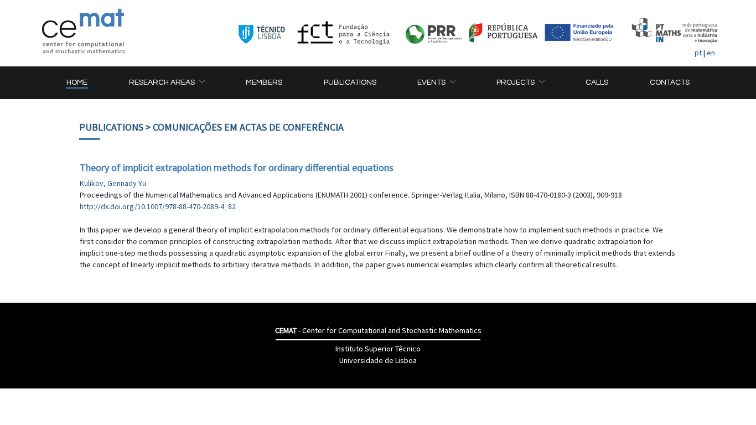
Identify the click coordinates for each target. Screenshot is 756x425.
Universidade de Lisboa (378, 360)
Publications (111, 127)
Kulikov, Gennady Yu (113, 183)
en (711, 53)
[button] (166, 82)
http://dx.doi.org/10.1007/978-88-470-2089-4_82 (158, 206)
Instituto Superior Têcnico (378, 349)
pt (698, 53)
